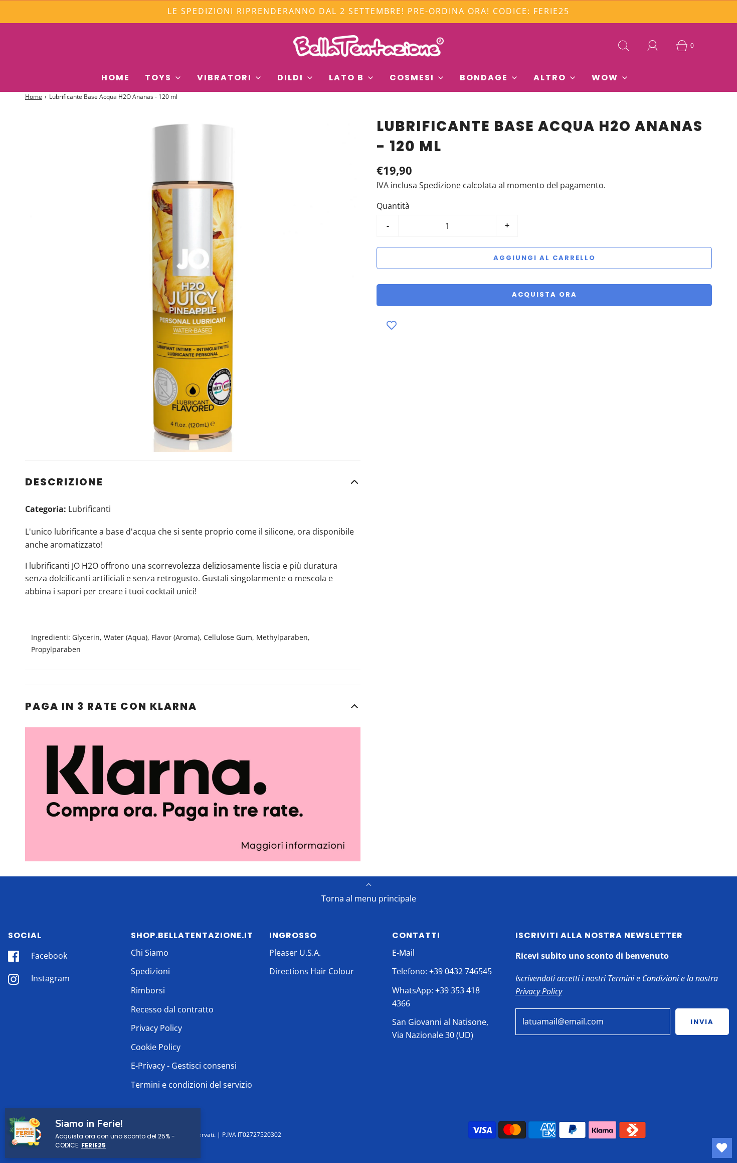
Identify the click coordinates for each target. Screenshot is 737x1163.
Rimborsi (148, 990)
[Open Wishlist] (722, 1148)
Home (115, 77)
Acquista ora (544, 294)
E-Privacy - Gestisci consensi (184, 1065)
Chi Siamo (149, 952)
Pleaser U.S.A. (295, 952)
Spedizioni (150, 971)
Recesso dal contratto (172, 1009)
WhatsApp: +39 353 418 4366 (436, 997)
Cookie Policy (155, 1047)
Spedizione (440, 185)
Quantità (393, 205)
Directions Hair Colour (311, 971)
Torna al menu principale (368, 898)
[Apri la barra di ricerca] (623, 46)
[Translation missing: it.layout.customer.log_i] (652, 45)
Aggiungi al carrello (544, 258)
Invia (702, 1021)
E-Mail (403, 952)
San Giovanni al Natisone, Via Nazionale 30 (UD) (440, 1028)
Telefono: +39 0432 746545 (442, 971)
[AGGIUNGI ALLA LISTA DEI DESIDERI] (392, 326)
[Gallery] (192, 284)
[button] (192, 482)
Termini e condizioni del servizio (191, 1084)
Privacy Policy (156, 1027)
